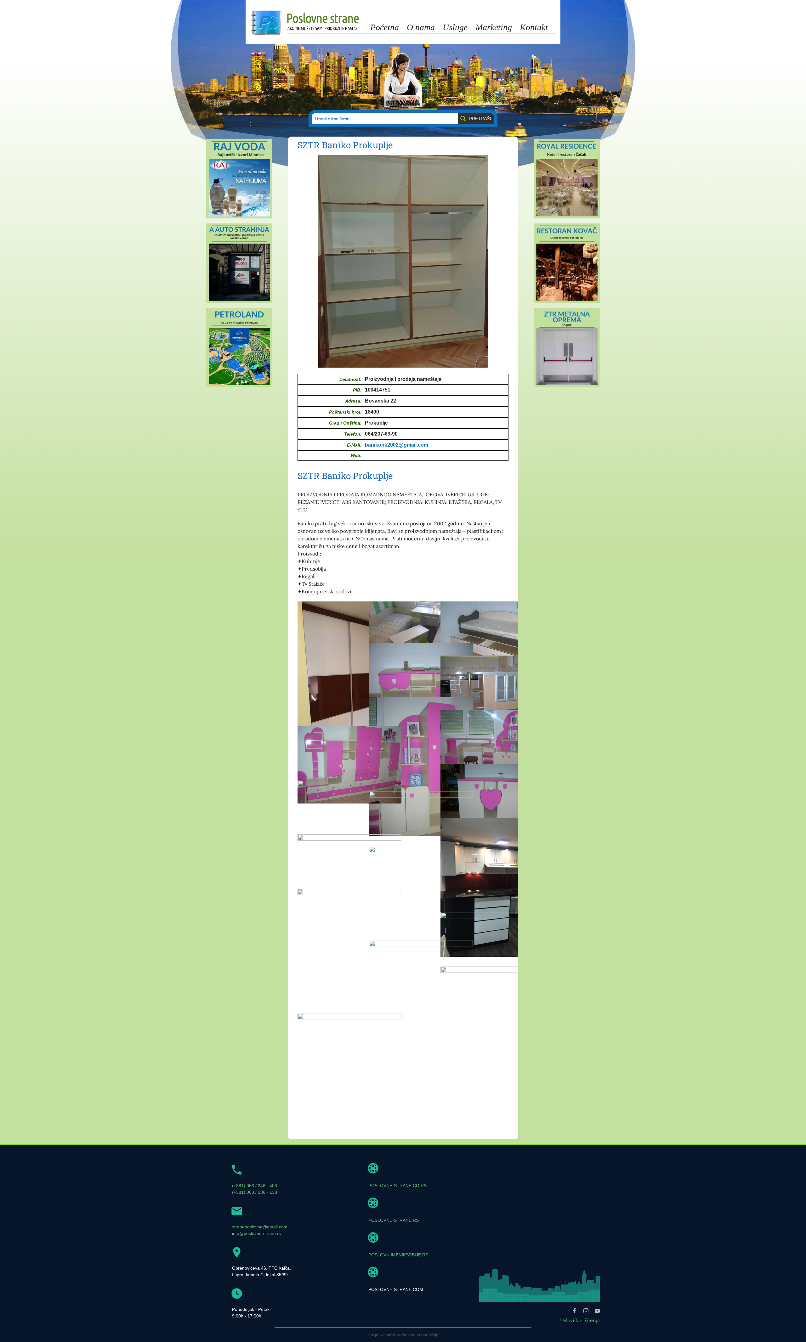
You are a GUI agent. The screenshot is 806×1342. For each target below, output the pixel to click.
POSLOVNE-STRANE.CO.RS (397, 1185)
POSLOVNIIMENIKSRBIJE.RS (398, 1254)
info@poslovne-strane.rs (256, 1233)
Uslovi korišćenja (580, 1320)
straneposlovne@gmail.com (259, 1226)
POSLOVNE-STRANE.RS (393, 1220)
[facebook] (574, 1310)
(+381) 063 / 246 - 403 (254, 1185)
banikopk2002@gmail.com (396, 445)
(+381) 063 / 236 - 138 (254, 1192)
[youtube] (597, 1310)
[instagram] (585, 1310)
